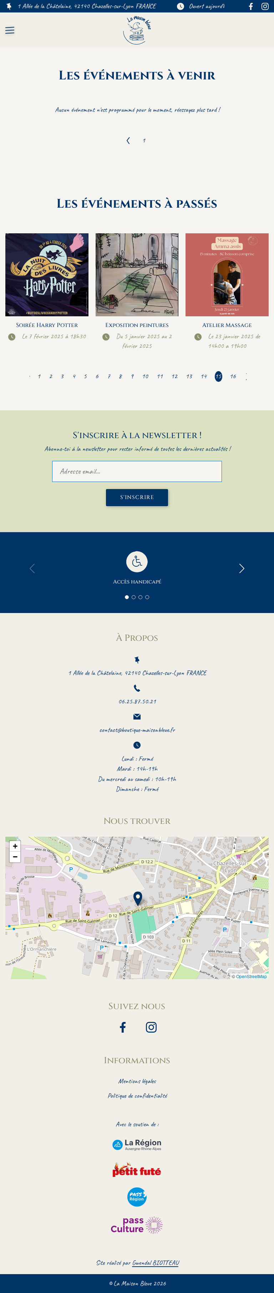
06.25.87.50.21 (137, 701)
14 (203, 376)
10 (145, 376)
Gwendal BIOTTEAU (155, 1262)
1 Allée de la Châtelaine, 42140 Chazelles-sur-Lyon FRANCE (86, 6)
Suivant (245, 376)
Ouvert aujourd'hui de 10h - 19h (226, 6)
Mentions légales (137, 1081)
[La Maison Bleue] (137, 30)
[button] (137, 899)
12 (174, 376)
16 (232, 376)
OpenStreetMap (251, 976)
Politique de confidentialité (137, 1095)
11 (159, 376)
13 (189, 376)
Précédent (128, 140)
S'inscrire (137, 497)
